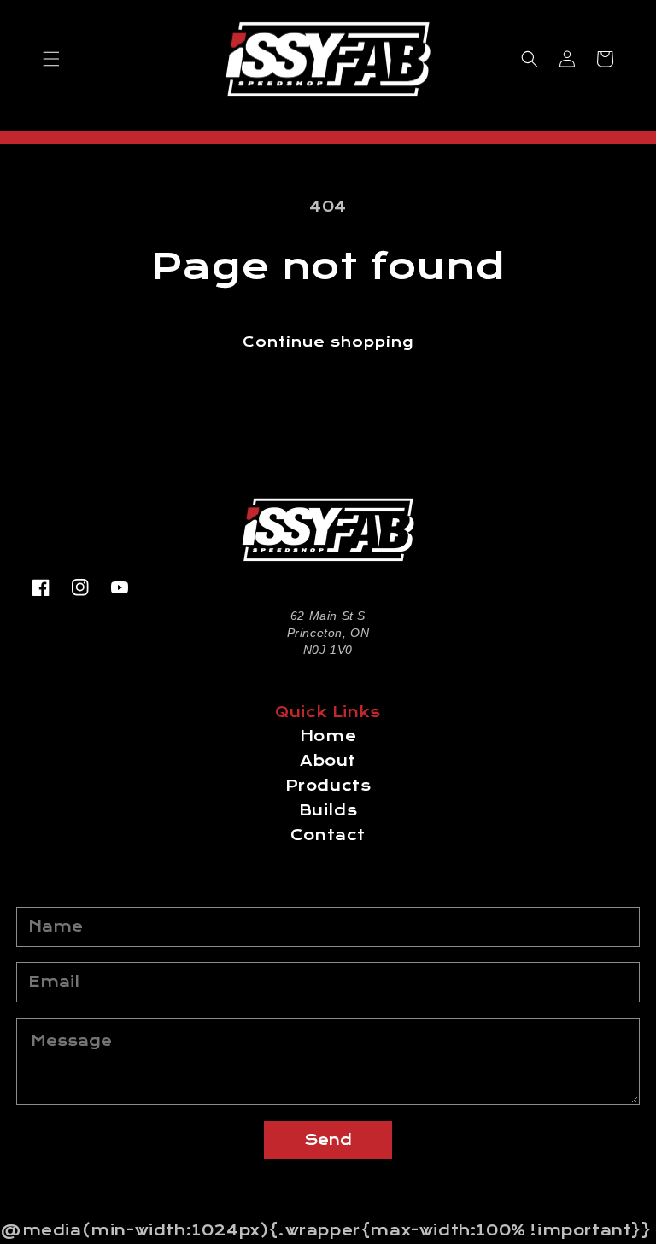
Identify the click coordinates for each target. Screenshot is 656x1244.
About (328, 761)
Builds (328, 811)
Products (328, 786)
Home (328, 736)
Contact (328, 835)
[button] (51, 59)
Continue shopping (328, 342)
